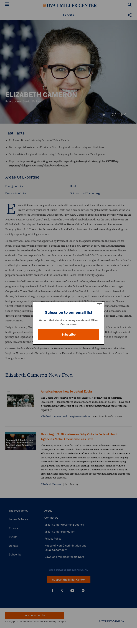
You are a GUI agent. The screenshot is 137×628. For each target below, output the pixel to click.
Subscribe (68, 334)
